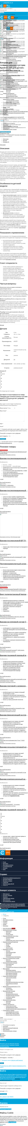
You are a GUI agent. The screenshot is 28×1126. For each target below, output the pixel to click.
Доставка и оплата (8, 865)
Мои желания (6, 900)
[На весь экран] (2, 1124)
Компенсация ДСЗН (8, 884)
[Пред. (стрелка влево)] (0, 1125)
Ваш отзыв (3, 410)
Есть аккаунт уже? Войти (6, 1096)
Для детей (15, 256)
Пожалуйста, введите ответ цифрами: (10, 433)
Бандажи (6, 56)
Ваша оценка (4, 408)
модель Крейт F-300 (12, 224)
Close (12, 911)
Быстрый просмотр (5, 482)
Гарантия (5, 882)
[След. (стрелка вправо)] (2, 1125)
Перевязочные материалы (18, 590)
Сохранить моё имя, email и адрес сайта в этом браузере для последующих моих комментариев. (13, 429)
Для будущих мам (15, 537)
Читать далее (3, 613)
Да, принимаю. (12, 1122)
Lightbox (2, 36)
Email (2, 426)
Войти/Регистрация (5, 911)
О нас (4, 862)
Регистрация (3, 1094)
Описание (3, 144)
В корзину (3, 131)
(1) (0, 832)
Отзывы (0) (3, 371)
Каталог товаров (17, 54)
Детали (2, 325)
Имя (1, 423)
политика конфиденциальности (10, 1079)
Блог (4, 869)
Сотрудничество (7, 866)
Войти (2, 1063)
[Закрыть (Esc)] (4, 1124)
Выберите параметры (6, 481)
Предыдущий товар (5, 78)
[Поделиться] (3, 1124)
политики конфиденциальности (12, 442)
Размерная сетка (4, 133)
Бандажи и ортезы (11, 259)
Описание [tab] (6, 139)
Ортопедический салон (6, 54)
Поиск (2, 11)
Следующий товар (5, 84)
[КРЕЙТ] (14, 113)
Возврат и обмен (7, 881)
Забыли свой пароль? (17, 1060)
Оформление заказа (8, 898)
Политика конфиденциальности (11, 878)
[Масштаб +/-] (0, 1124)
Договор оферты (7, 879)
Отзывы (5, 868)
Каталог (2, 12)
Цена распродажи (8, 105)
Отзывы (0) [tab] (6, 142)
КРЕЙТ (10, 136)
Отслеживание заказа (9, 901)
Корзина (5, 897)
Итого (4, 107)
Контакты (5, 863)
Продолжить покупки (5, 1109)
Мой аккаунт (6, 894)
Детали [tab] (5, 140)
